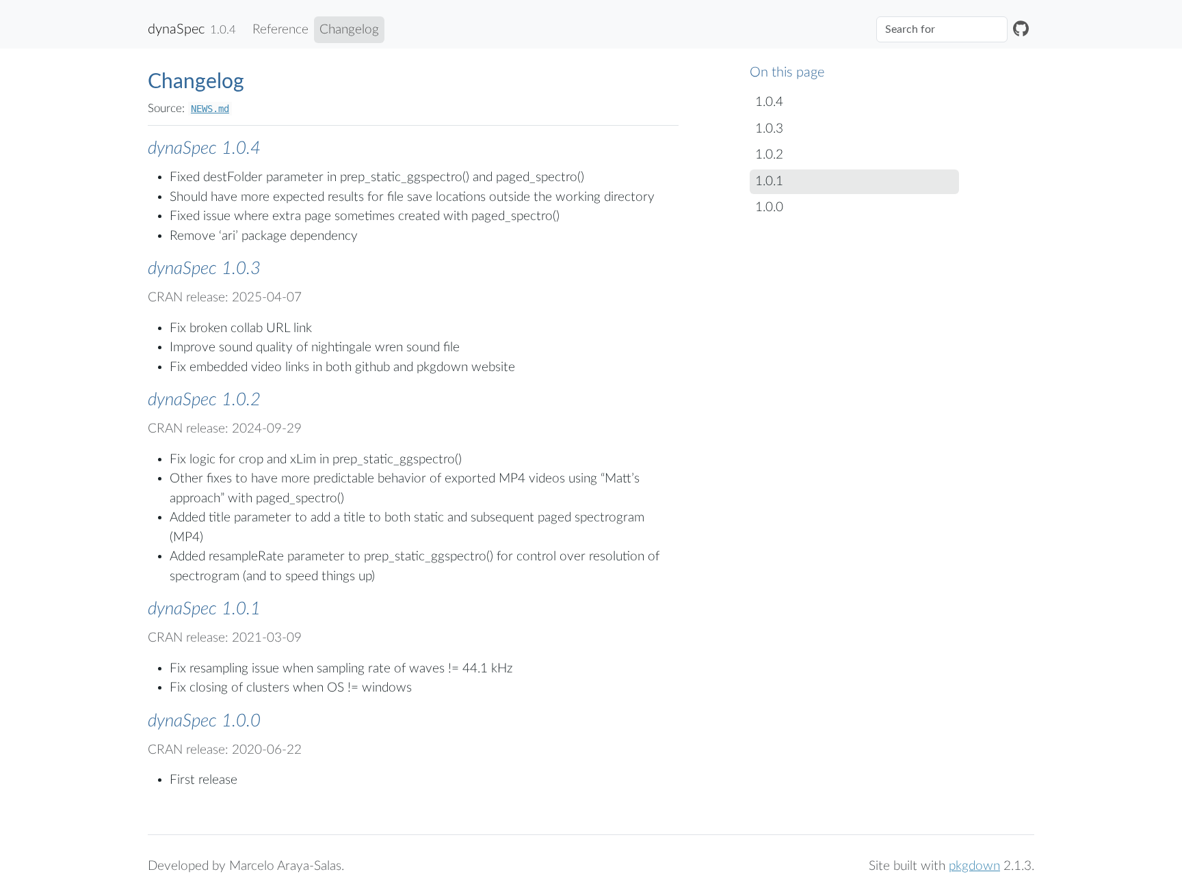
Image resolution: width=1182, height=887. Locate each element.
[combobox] (942, 29)
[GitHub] (1021, 29)
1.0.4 (769, 102)
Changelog (349, 29)
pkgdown (974, 866)
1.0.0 (769, 207)
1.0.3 (769, 128)
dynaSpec (176, 29)
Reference (280, 29)
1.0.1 (769, 181)
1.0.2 (769, 154)
